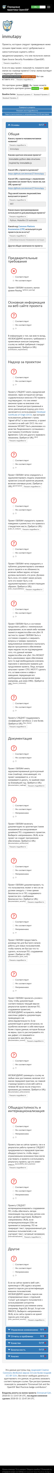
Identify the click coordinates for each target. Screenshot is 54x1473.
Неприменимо (13, 812)
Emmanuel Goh (44, 1393)
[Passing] (35, 88)
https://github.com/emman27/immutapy (26, 174)
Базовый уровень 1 (24, 94)
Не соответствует (13, 280)
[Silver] (26, 85)
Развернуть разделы (27, 107)
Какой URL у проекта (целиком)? (23, 170)
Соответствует (13, 276)
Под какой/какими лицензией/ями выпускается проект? (24, 195)
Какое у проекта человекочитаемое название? (24, 140)
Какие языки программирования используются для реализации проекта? (26, 211)
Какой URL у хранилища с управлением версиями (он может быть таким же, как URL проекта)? (26, 182)
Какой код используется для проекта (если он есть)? (25, 229)
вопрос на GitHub (17, 1472)
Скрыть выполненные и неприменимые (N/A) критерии (27, 114)
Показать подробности (11, 63)
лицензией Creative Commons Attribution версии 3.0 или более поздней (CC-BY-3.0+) (27, 1373)
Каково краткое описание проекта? (24, 155)
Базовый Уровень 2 (41, 94)
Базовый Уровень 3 (10, 98)
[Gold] (46, 88)
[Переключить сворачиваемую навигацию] (49, 7)
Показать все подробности (27, 111)
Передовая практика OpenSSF (18, 8)
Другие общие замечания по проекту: (25, 246)
